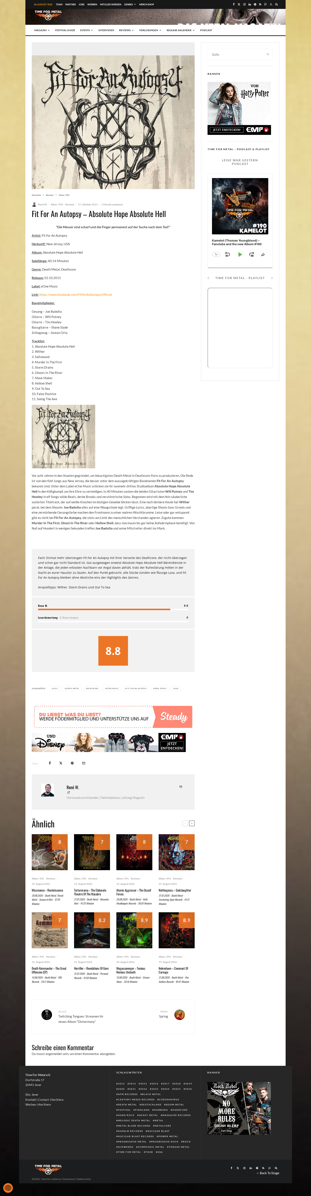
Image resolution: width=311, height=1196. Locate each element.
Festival (124, 1110)
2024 (166, 1089)
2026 (188, 1089)
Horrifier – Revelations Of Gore (91, 968)
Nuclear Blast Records (136, 1136)
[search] (268, 54)
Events (85, 30)
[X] (239, 4)
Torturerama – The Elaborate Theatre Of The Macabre (90, 892)
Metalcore (163, 1125)
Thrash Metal (179, 1147)
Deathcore (92, 688)
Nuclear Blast (158, 1131)
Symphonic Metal (151, 1147)
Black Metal (151, 1094)
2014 (132, 1083)
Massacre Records (176, 1115)
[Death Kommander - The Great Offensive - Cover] (50, 930)
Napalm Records (130, 1131)
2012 (121, 1083)
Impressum (69, 1179)
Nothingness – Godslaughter (175, 890)
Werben (92, 4)
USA (176, 688)
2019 (188, 1083)
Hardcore (180, 1110)
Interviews (106, 30)
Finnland (142, 1110)
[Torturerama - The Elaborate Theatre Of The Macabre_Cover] (92, 852)
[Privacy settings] (8, 1188)
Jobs (81, 4)
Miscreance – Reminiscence (47, 890)
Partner (70, 4)
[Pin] (72, 763)
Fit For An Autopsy (136, 688)
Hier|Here (56, 1099)
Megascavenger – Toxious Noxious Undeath (130, 970)
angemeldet (53, 1054)
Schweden (125, 1147)
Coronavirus (169, 1099)
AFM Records (128, 1094)
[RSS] (260, 4)
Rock (187, 1141)
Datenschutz (84, 1179)
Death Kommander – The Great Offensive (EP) (49, 970)
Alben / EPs (57, 204)
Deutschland (151, 1104)
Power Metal (168, 1136)
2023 (155, 1089)
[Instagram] (244, 4)
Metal (159, 1120)
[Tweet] (60, 763)
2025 (177, 1089)
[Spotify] (255, 4)
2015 (55, 688)
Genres (128, 4)
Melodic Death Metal (134, 1120)
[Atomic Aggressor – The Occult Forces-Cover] (134, 852)
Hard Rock (126, 1115)
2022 (143, 1089)
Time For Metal (129, 1152)
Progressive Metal (132, 1141)
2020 (121, 1089)
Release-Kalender (179, 30)
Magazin (40, 30)
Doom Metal (175, 1104)
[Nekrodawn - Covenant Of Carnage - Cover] (177, 930)
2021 (132, 1089)
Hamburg (161, 1110)
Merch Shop (146, 4)
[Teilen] (50, 763)
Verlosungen (148, 30)
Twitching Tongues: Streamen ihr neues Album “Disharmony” (80, 1016)
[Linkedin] (249, 4)
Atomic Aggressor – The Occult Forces (133, 892)
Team (59, 4)
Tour (149, 1152)
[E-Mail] (83, 763)
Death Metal (72, 688)
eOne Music (112, 688)
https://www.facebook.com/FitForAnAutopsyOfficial (75, 294)
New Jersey (161, 688)
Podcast (206, 30)
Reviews (125, 30)
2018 (177, 1083)
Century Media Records (136, 1099)
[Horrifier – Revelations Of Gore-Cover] (92, 930)
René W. (42, 204)
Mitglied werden (110, 4)
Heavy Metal (148, 1115)
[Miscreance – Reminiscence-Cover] (50, 852)
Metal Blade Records (134, 1125)
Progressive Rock (165, 1141)
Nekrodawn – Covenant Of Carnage (173, 970)
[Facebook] (233, 4)
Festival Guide (65, 30)
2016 (155, 1083)
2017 (166, 1083)
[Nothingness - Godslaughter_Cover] (177, 852)
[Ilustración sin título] (134, 930)
